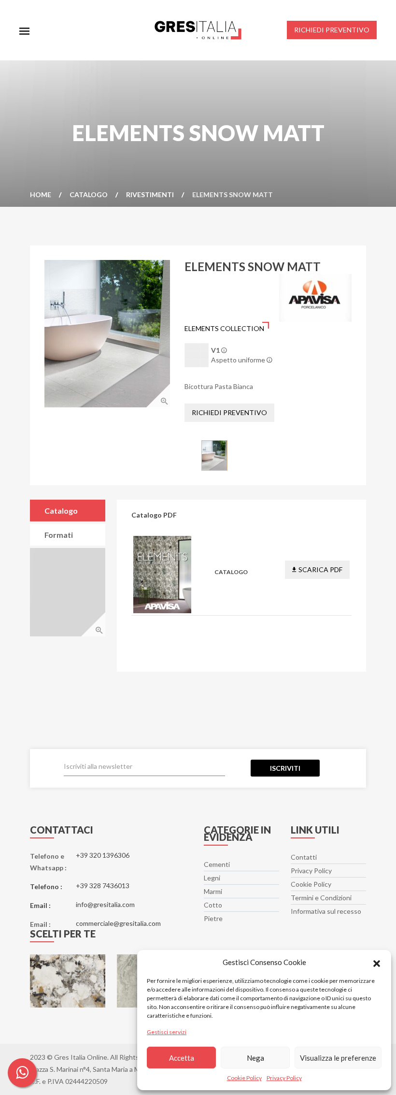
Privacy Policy (284, 1077)
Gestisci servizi (166, 1032)
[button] (377, 962)
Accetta (181, 1057)
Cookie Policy (244, 1077)
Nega (255, 1057)
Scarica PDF (320, 569)
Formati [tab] (58, 534)
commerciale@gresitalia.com (118, 923)
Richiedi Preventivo (229, 412)
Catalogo (89, 194)
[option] (107, 333)
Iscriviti (285, 768)
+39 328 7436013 (102, 885)
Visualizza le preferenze (338, 1057)
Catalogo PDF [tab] (61, 513)
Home (40, 194)
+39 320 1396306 (102, 855)
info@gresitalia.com (105, 904)
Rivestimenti (150, 194)
